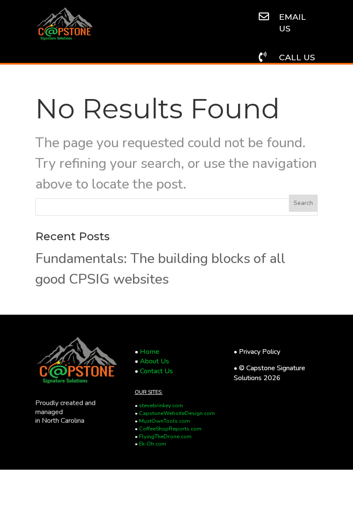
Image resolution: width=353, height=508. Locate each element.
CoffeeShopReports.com (170, 429)
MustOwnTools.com (164, 421)
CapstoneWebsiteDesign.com (177, 413)
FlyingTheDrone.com (165, 436)
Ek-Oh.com (152, 444)
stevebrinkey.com (161, 405)
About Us (154, 361)
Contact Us (156, 371)
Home (149, 351)
